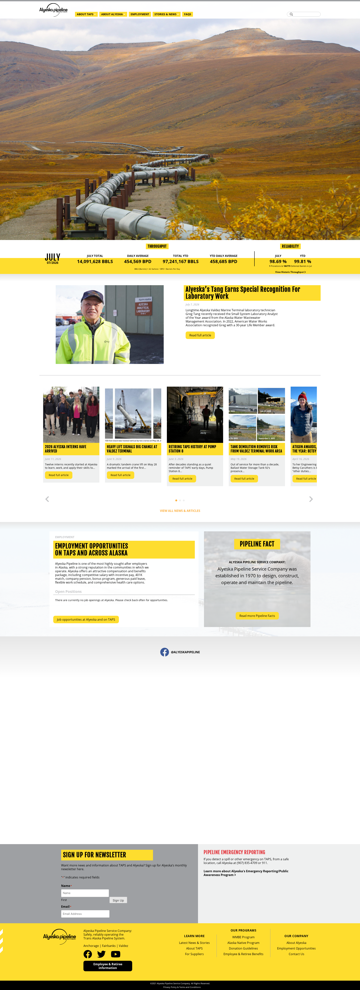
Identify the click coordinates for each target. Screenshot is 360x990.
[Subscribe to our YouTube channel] (116, 954)
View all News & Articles (180, 511)
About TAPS (194, 948)
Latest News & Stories (194, 943)
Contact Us (296, 954)
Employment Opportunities (296, 948)
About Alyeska (296, 943)
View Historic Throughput (289, 272)
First (64, 900)
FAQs (187, 14)
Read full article (200, 335)
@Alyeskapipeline (185, 652)
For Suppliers (194, 954)
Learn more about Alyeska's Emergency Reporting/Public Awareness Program (246, 873)
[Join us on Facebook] (88, 954)
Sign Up (118, 900)
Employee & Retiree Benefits (243, 954)
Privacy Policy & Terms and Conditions (182, 987)
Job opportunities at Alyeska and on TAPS (86, 619)
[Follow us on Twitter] (102, 954)
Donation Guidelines (243, 948)
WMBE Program (243, 937)
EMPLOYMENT (140, 14)
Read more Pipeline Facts (257, 616)
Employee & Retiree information (107, 966)
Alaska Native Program (243, 943)
